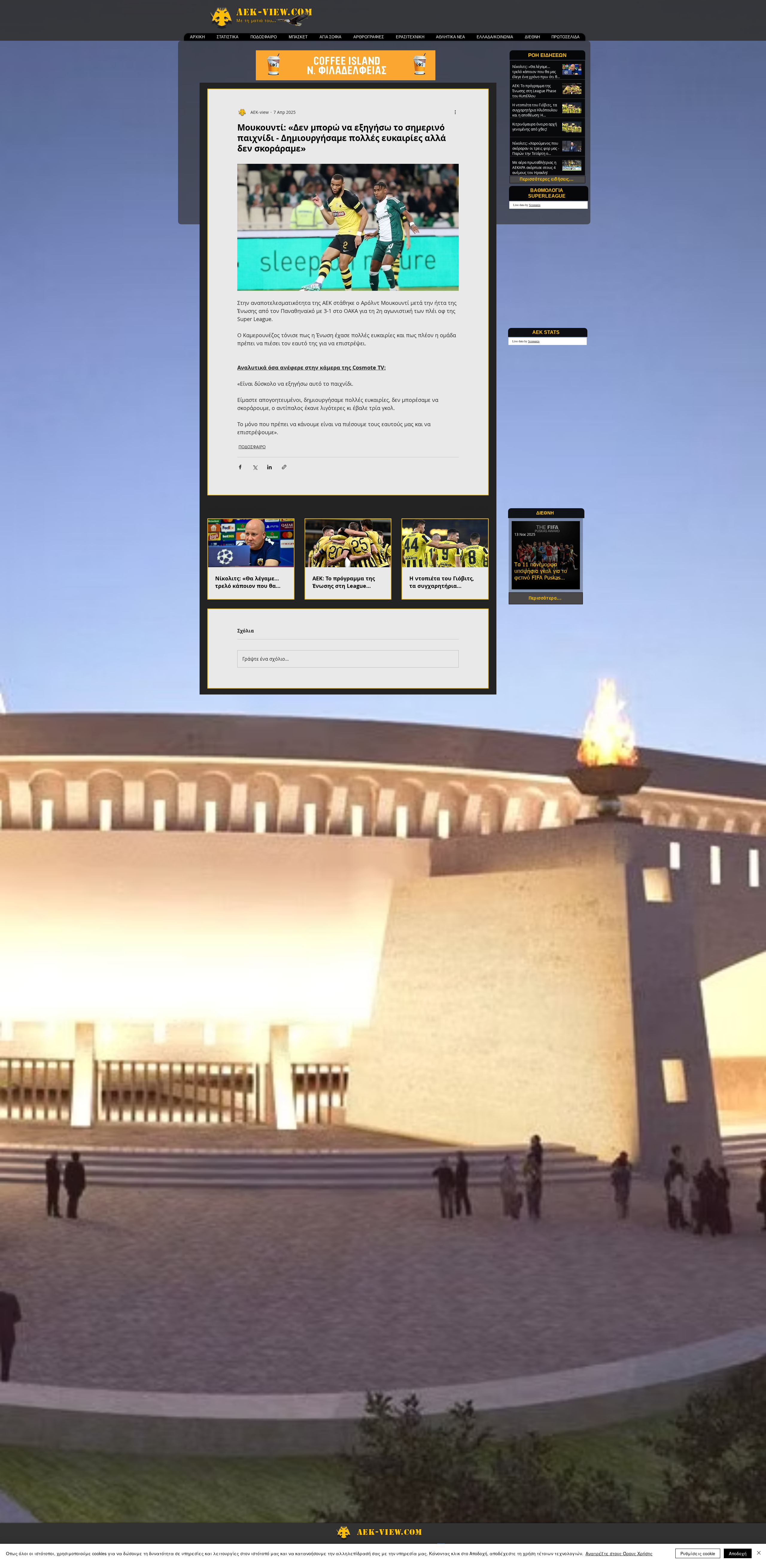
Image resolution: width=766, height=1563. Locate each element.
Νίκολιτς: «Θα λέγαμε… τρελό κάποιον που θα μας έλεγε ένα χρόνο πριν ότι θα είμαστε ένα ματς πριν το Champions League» (250, 582)
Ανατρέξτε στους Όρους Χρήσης (619, 1553)
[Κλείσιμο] (758, 1553)
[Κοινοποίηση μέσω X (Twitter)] (255, 467)
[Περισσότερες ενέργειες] (455, 112)
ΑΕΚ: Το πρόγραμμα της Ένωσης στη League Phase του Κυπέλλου (343, 582)
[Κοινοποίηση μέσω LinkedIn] (269, 467)
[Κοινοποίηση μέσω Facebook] (240, 467)
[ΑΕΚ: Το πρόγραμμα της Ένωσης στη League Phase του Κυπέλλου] (348, 543)
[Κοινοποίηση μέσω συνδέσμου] (284, 467)
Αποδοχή (738, 1553)
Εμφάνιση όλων (473, 507)
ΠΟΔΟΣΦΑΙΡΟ (252, 447)
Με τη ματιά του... (256, 20)
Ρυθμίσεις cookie (697, 1553)
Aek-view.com (274, 12)
